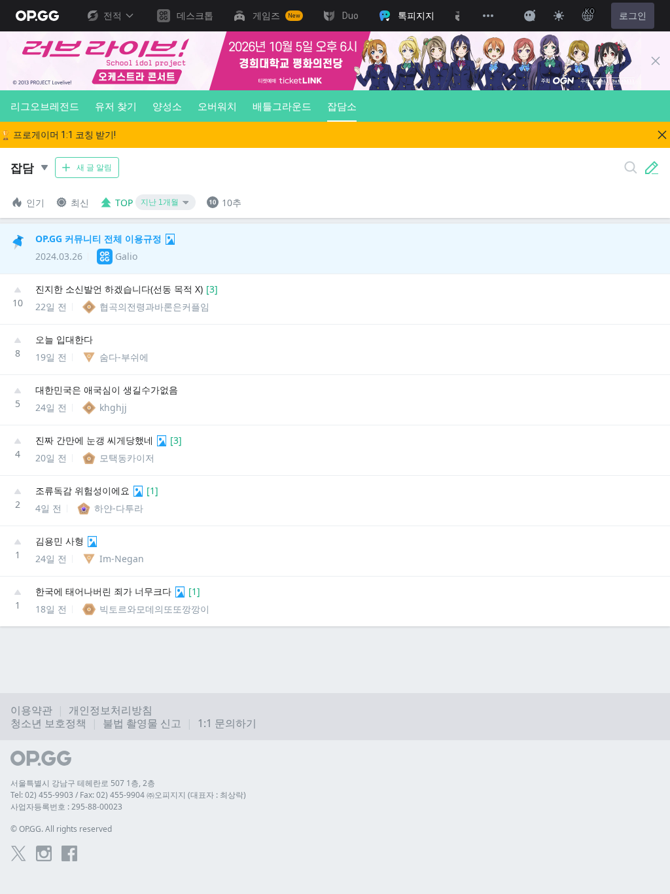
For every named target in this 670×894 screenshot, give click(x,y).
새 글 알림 (94, 167)
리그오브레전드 (44, 106)
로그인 (632, 15)
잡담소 (342, 106)
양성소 (167, 106)
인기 (35, 202)
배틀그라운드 (282, 106)
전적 (112, 15)
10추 (231, 202)
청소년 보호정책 (48, 723)
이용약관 (31, 710)
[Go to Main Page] (37, 15)
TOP (124, 202)
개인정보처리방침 (110, 710)
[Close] (655, 61)
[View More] (488, 16)
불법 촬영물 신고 (142, 723)
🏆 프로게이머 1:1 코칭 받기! (58, 135)
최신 (80, 202)
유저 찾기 (116, 106)
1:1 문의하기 (227, 723)
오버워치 (217, 106)
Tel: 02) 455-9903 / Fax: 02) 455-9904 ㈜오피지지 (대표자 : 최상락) (128, 794)
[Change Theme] (559, 16)
